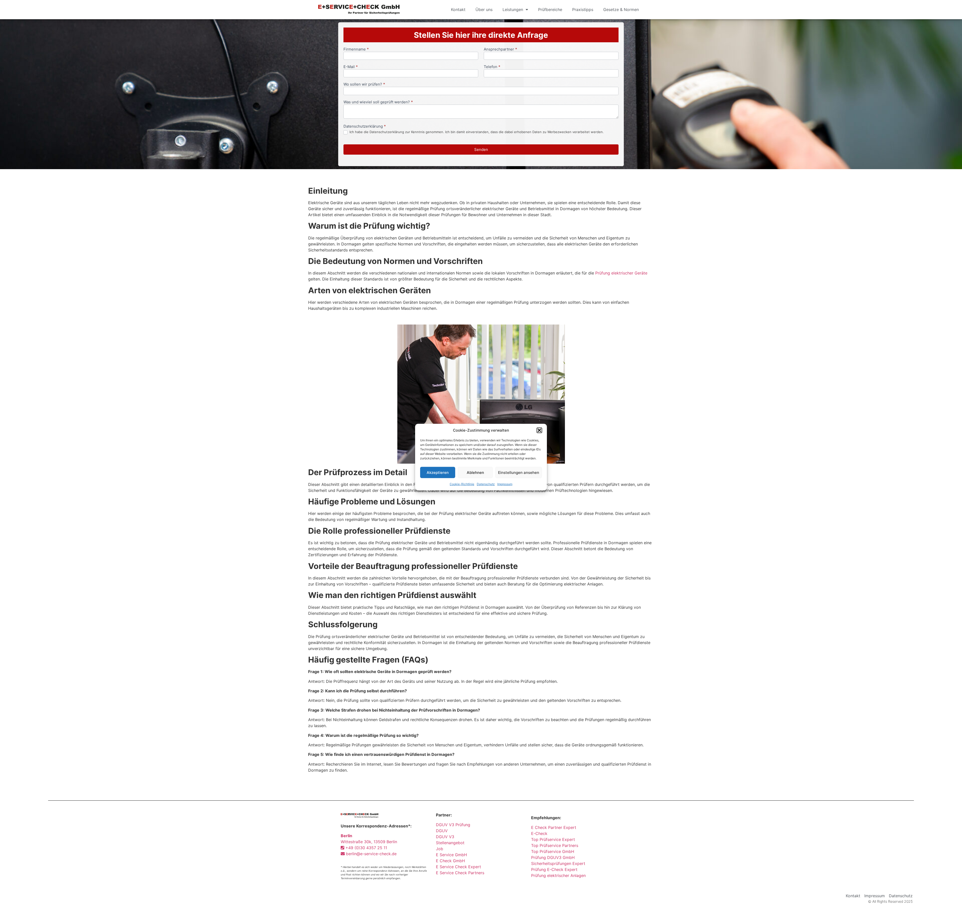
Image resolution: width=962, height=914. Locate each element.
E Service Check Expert (460, 866)
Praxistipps (582, 9)
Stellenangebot (450, 842)
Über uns (484, 9)
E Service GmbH (451, 854)
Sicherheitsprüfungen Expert (558, 863)
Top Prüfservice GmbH (552, 851)
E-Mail (350, 67)
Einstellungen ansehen (518, 472)
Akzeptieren (438, 472)
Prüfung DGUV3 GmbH (553, 857)
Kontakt (458, 9)
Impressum (504, 484)
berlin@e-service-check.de (371, 853)
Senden (481, 149)
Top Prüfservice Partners (554, 845)
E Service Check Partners (460, 872)
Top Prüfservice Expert (553, 839)
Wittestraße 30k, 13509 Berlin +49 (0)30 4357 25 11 (369, 841)
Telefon (492, 67)
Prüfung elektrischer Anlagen (558, 875)
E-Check (539, 833)
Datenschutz (486, 484)
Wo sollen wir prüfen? (364, 84)
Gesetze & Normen (621, 9)
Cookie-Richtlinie (462, 484)
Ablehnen (475, 472)
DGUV (442, 830)
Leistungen (513, 9)
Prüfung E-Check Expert (554, 869)
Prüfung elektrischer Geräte (621, 272)
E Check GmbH (450, 860)
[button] (539, 430)
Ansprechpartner (500, 49)
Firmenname (356, 49)
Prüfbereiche (550, 9)
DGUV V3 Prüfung (453, 824)
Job (439, 848)
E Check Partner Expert (553, 827)
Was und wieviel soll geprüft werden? (378, 102)
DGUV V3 (445, 836)
